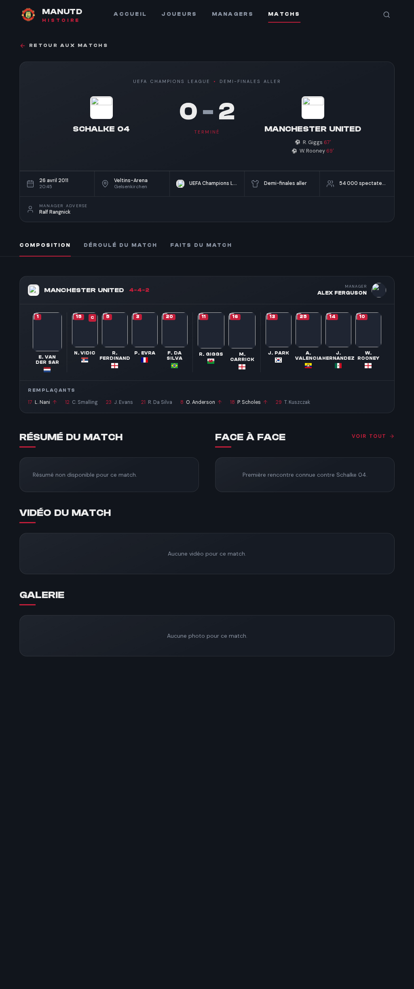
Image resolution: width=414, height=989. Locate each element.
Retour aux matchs (68, 45)
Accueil (130, 14)
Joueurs (179, 14)
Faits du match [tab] (201, 245)
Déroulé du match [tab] (120, 245)
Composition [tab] (45, 245)
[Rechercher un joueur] (386, 14)
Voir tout (369, 436)
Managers (232, 14)
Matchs (284, 14)
